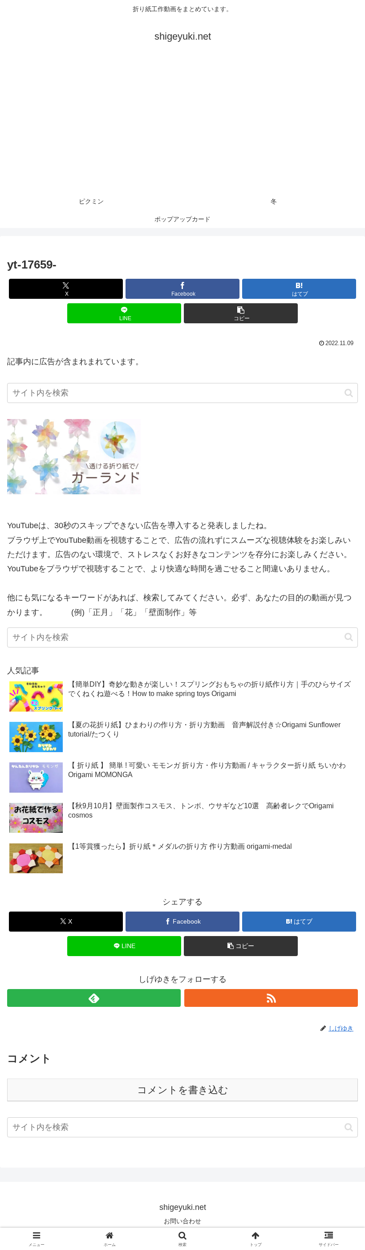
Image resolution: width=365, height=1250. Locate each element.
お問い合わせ (182, 1221)
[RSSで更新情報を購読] (271, 998)
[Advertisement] (182, 125)
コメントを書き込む (182, 1089)
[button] (241, 313)
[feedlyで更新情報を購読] (94, 998)
